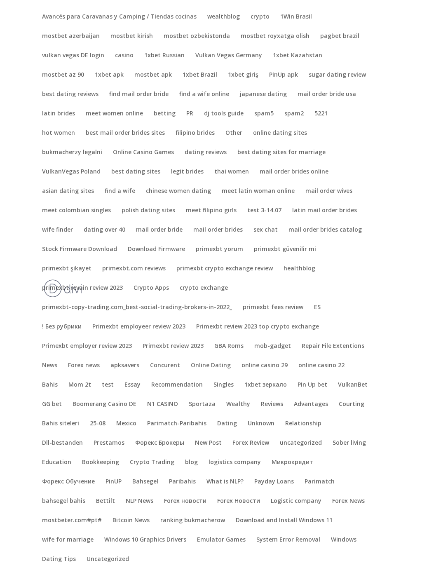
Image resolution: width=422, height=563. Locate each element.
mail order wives (328, 191)
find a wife (120, 191)
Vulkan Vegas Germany (228, 55)
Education (56, 462)
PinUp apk (283, 75)
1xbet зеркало (265, 385)
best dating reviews (70, 94)
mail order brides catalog (325, 230)
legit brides (187, 172)
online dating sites (280, 133)
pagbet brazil (339, 36)
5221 (321, 113)
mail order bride (159, 230)
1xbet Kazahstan (297, 55)
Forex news (84, 365)
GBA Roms (229, 346)
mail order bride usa (327, 94)
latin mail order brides (324, 210)
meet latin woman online (258, 191)
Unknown (261, 423)
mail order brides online (294, 172)
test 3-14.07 (264, 210)
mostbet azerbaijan (71, 36)
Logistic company (296, 501)
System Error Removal (288, 540)
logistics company (235, 462)
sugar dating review (337, 75)
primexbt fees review (273, 307)
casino (124, 55)
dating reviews (206, 152)
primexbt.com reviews (134, 268)
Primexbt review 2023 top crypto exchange (257, 327)
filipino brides (195, 133)
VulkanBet (353, 385)
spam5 (264, 113)
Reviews (272, 404)
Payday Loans (274, 482)
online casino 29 (264, 365)
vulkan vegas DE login (73, 55)
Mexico (126, 423)
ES (317, 307)
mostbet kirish (131, 36)
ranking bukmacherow (192, 520)
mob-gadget (272, 346)
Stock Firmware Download (79, 249)
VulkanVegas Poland (71, 172)
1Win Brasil (296, 17)
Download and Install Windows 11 (284, 520)
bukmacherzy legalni (72, 152)
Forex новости (185, 501)
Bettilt (105, 501)
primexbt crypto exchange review (224, 268)
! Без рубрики (62, 327)
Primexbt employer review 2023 (87, 346)
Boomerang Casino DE (104, 404)
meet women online (114, 113)
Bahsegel (145, 482)
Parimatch (320, 482)
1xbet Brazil (200, 75)
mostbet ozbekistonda (197, 36)
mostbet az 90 (63, 75)
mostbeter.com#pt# (72, 520)
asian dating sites (68, 191)
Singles (223, 385)
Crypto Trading (152, 462)
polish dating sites (148, 210)
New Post (208, 443)
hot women (58, 133)
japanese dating (263, 94)
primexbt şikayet (66, 268)
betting (165, 113)
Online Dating (211, 365)
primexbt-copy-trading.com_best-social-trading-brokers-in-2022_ (137, 307)
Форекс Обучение (68, 482)
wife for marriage (68, 540)
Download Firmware (156, 249)
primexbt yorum (219, 249)
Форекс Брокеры (159, 443)
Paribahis (182, 482)
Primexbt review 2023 (173, 346)
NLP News (139, 501)
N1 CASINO (162, 404)
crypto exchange (204, 288)
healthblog (299, 268)
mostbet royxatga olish (275, 36)
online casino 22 (321, 365)
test (108, 385)
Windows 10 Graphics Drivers (145, 540)
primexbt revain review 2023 (82, 288)
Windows (343, 540)
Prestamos (109, 443)
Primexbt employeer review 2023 (138, 327)
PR (189, 113)
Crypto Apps (151, 288)
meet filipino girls (211, 210)
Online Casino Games (143, 152)
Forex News (348, 501)
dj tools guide (224, 113)
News (49, 365)
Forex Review (250, 443)
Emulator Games (221, 540)
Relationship (303, 423)
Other (233, 133)
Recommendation (177, 385)
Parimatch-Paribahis (176, 423)
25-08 (98, 423)
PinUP (114, 482)
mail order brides (218, 230)
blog (191, 462)
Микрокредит (292, 462)
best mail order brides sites (125, 133)
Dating (227, 423)
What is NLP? (225, 482)
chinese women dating (178, 191)
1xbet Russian (164, 55)
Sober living (349, 443)
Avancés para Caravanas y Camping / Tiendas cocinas (119, 17)
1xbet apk (109, 75)
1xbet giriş (243, 75)
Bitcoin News (131, 520)
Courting (351, 404)
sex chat (265, 230)
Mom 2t (79, 385)
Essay (132, 385)
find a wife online (204, 94)
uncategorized (301, 443)
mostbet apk (153, 75)
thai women (231, 172)
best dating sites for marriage (281, 152)
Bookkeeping (100, 462)
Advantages (311, 404)
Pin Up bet (312, 385)
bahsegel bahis (63, 501)
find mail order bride (139, 94)
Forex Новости (238, 501)
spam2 (294, 113)
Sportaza (202, 404)
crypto (260, 17)
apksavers (124, 365)
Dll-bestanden (62, 443)
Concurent (165, 365)
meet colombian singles (76, 210)
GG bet (52, 404)
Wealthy (238, 404)
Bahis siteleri (60, 423)
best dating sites (135, 172)
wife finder (57, 230)
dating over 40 (104, 230)
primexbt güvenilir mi (285, 249)
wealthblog (223, 17)
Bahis (50, 385)
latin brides (58, 113)
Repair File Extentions (333, 346)
